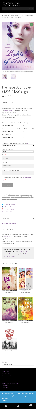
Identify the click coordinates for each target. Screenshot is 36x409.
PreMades (11, 15)
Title (3, 155)
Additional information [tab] (9, 223)
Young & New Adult (12, 199)
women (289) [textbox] (17, 364)
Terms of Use (6, 373)
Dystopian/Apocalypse (26, 195)
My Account (6, 406)
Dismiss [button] (4, 400)
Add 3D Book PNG (7, 135)
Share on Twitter (10, 204)
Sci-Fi (12, 197)
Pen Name (5, 162)
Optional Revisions (7, 149)
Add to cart (7, 185)
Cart (27, 404)
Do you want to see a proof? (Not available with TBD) (18, 129)
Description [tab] (5, 218)
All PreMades (11, 195)
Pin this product (9, 209)
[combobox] (18, 364)
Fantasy (4, 197)
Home (5, 15)
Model (16, 15)
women (22, 15)
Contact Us (5, 385)
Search (18, 406)
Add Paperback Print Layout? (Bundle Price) (15, 123)
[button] (29, 8)
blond (17, 195)
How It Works (8, 110)
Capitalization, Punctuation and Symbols (14, 143)
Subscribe (5, 388)
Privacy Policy (6, 371)
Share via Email (9, 211)
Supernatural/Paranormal (22, 197)
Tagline (31, 197)
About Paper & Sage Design (10, 383)
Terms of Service (7, 376)
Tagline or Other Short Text (10, 170)
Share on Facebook (10, 207)
